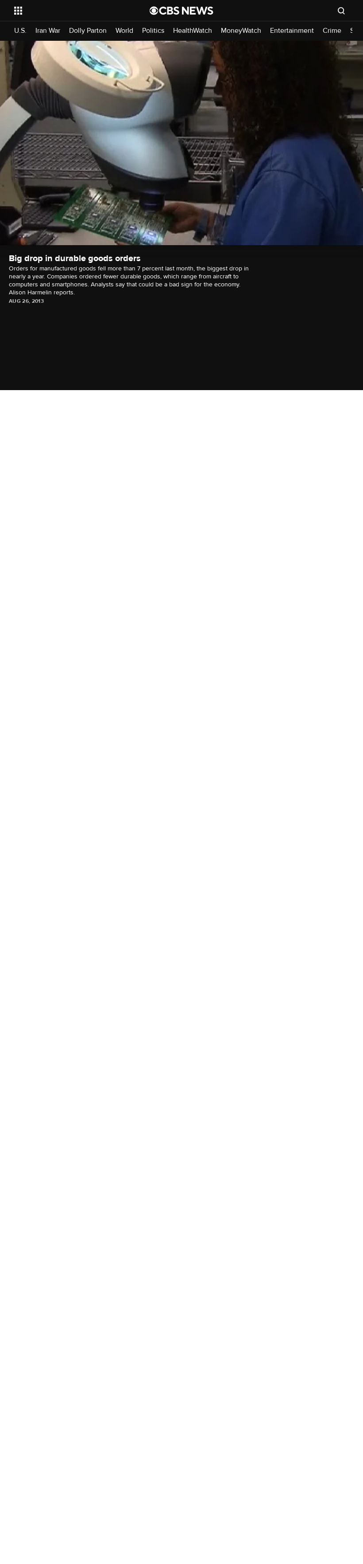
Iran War (47, 31)
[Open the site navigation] (70, 11)
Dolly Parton (88, 31)
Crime (332, 31)
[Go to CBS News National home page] (181, 10)
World (124, 31)
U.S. (20, 31)
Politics (153, 31)
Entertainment (292, 31)
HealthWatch (192, 31)
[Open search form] (341, 11)
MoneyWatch (241, 31)
